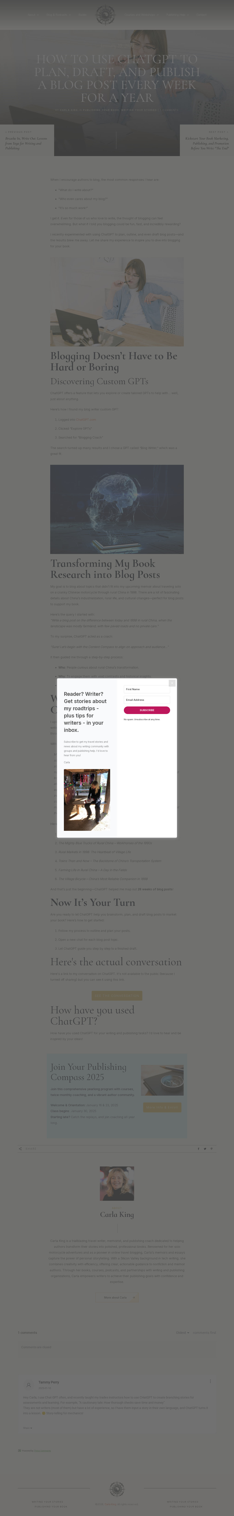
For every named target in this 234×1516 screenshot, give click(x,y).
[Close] (172, 683)
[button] (87, 800)
